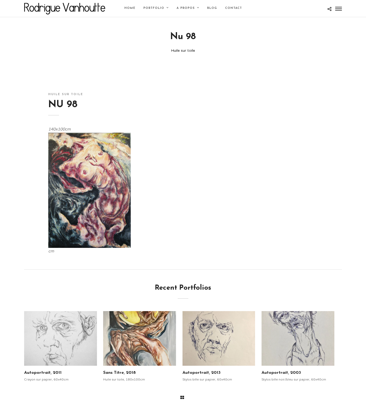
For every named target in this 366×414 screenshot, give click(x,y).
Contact (233, 8)
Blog (212, 8)
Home (129, 8)
